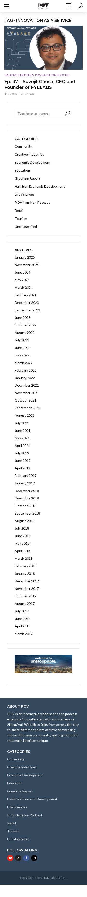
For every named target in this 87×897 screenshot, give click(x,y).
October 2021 (25, 400)
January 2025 (25, 257)
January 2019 (25, 483)
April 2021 (22, 445)
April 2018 (22, 551)
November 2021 (27, 393)
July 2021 (22, 423)
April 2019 (22, 468)
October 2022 (25, 325)
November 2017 (27, 588)
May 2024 (22, 280)
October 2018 (25, 506)
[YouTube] (10, 858)
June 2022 (22, 348)
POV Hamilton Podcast (52, 75)
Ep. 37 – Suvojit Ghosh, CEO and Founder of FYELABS (39, 84)
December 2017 (27, 581)
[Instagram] (34, 858)
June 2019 (22, 460)
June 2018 (22, 536)
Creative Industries (19, 75)
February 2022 (25, 370)
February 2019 (25, 476)
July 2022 (22, 340)
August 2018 (25, 521)
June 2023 (22, 317)
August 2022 (25, 332)
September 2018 (27, 513)
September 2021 (27, 408)
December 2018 (27, 491)
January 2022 (25, 378)
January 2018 (25, 573)
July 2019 (22, 453)
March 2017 (24, 634)
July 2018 (22, 528)
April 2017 (22, 626)
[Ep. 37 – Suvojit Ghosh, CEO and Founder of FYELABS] (43, 48)
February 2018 (25, 566)
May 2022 (22, 355)
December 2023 (27, 302)
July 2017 (22, 611)
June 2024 (22, 272)
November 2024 (27, 265)
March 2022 (24, 363)
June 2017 (22, 619)
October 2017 (25, 596)
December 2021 (27, 385)
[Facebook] (26, 858)
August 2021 (25, 415)
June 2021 (22, 430)
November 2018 (27, 498)
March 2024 (24, 287)
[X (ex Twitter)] (18, 858)
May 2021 (22, 438)
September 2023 (27, 310)
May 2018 (22, 543)
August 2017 (25, 603)
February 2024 (25, 295)
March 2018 (24, 558)
